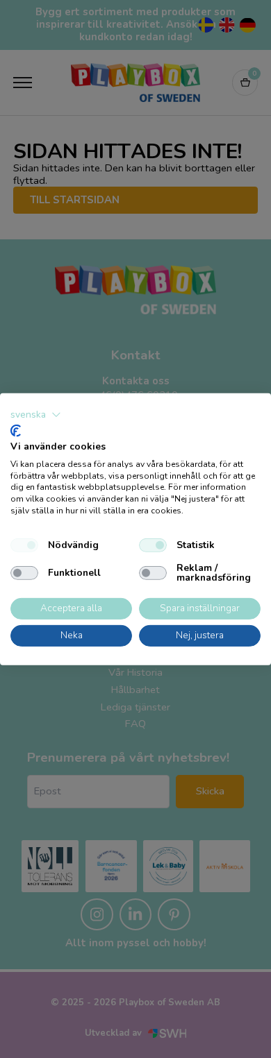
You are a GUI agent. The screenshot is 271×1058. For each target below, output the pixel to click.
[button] (35, 414)
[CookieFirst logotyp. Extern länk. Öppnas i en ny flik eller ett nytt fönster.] (15, 431)
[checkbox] (24, 545)
